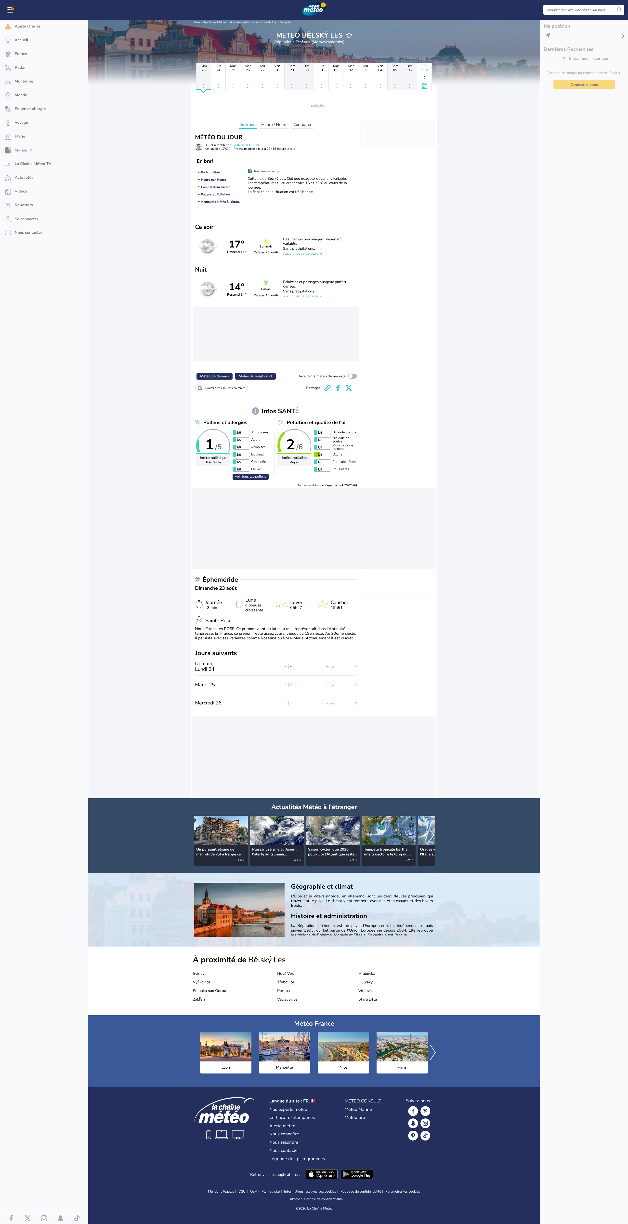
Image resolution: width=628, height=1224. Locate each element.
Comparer (302, 124)
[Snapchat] (413, 1123)
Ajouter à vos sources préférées (225, 388)
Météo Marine (358, 1109)
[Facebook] (413, 1111)
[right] (431, 835)
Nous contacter (284, 1150)
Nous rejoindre (283, 1142)
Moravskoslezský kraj (264, 22)
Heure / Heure (274, 124)
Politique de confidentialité (360, 1191)
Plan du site (271, 1191)
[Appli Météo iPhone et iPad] (322, 1174)
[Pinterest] (413, 1136)
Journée (247, 124)
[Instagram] (425, 1123)
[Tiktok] (425, 1136)
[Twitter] (425, 1111)
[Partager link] (327, 388)
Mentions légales (221, 1191)
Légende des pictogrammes (297, 1159)
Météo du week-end (255, 376)
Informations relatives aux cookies (310, 1191)
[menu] (11, 10)
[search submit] (619, 10)
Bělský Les (286, 22)
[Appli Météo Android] (357, 1174)
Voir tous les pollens (250, 476)
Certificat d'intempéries (292, 1117)
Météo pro (355, 1117)
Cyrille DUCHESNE (245, 145)
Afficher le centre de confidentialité (316, 1199)
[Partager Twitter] (348, 388)
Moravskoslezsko (239, 22)
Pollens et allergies (225, 422)
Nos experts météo (288, 1109)
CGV (253, 1191)
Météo (196, 22)
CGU (242, 1191)
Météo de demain (214, 376)
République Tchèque (214, 22)
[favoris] (349, 35)
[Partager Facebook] (338, 388)
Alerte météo (282, 1126)
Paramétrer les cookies (402, 1192)
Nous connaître (284, 1134)
